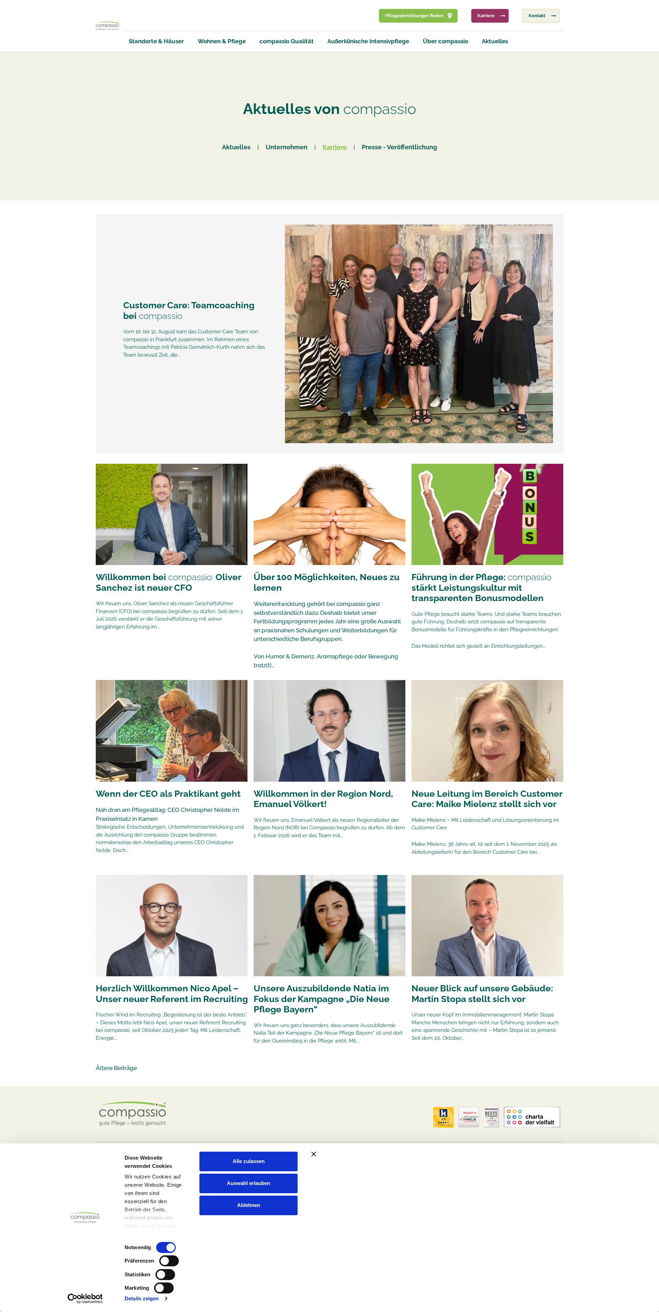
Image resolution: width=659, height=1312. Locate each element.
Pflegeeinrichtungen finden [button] (414, 15)
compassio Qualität (286, 41)
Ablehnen (248, 1205)
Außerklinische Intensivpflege (368, 41)
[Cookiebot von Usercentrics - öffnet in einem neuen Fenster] (85, 1298)
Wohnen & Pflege (222, 41)
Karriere (335, 147)
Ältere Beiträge (116, 1067)
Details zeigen (142, 1298)
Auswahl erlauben (248, 1183)
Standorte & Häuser (156, 41)
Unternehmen (287, 147)
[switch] (169, 1260)
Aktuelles (495, 41)
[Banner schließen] (457, 1154)
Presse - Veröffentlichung (399, 147)
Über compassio (445, 41)
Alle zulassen (249, 1161)
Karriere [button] (486, 15)
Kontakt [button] (537, 15)
